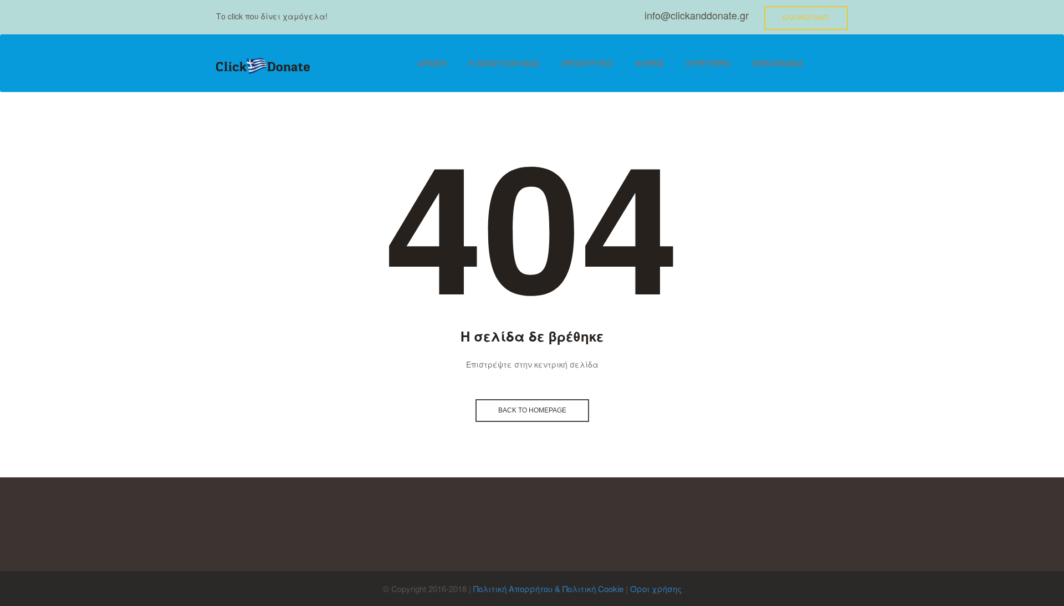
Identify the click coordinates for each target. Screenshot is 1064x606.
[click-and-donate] (263, 66)
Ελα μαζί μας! (806, 18)
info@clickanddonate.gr (696, 15)
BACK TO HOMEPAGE (532, 410)
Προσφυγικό (587, 63)
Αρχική (432, 63)
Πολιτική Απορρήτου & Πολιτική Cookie (548, 588)
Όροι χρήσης (656, 588)
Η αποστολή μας (504, 63)
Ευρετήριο (708, 63)
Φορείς (649, 63)
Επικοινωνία (778, 63)
